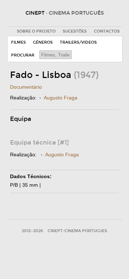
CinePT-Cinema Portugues (77, 231)
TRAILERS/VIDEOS (78, 42)
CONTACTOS (107, 31)
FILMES (18, 42)
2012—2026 (32, 231)
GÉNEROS (43, 42)
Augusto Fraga (60, 98)
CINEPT (64, 13)
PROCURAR (22, 55)
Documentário (26, 87)
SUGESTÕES (75, 31)
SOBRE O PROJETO (36, 31)
